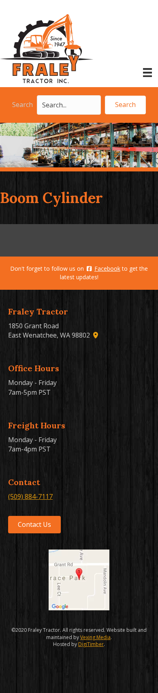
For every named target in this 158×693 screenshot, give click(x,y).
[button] (125, 105)
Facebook (107, 268)
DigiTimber (91, 644)
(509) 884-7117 (30, 496)
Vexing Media (95, 637)
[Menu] (147, 72)
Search (22, 104)
